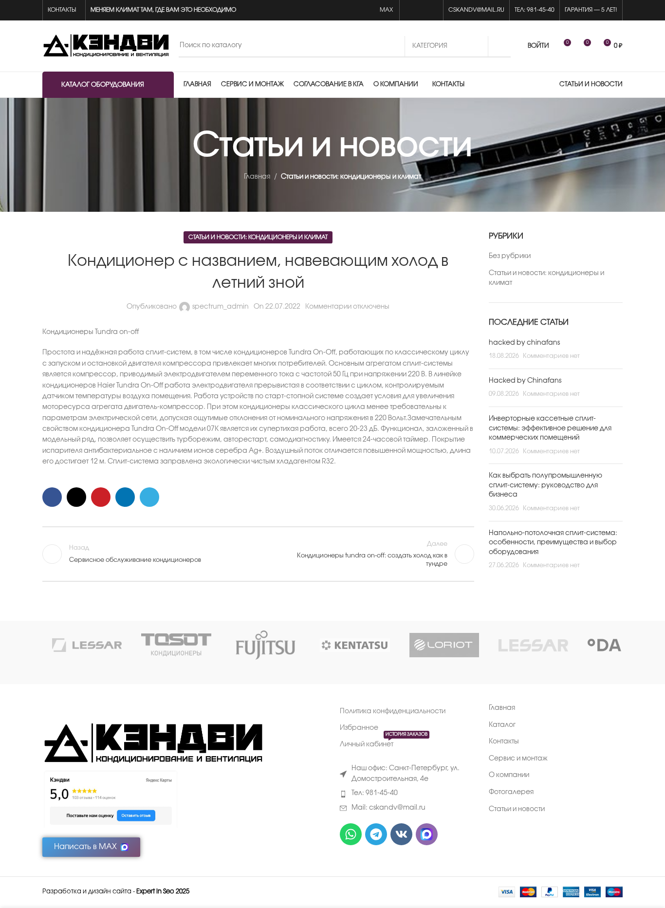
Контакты (504, 742)
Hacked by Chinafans (525, 381)
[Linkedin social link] (125, 497)
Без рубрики (510, 256)
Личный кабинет (383, 742)
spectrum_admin (220, 307)
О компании (509, 775)
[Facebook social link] (52, 497)
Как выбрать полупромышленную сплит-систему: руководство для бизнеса (545, 485)
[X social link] (76, 497)
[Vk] (401, 834)
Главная (257, 177)
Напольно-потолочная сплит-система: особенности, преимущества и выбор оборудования (553, 543)
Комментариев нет (551, 356)
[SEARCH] (499, 46)
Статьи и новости (517, 809)
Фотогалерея (511, 792)
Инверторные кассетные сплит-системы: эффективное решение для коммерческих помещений (550, 428)
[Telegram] (376, 834)
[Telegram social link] (432, 10)
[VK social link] (421, 10)
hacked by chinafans (524, 343)
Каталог (502, 725)
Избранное (359, 728)
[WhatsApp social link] (410, 10)
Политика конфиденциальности (392, 711)
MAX (387, 10)
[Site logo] (105, 46)
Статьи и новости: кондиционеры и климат (351, 177)
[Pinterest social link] (101, 497)
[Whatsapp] (351, 834)
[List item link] (407, 793)
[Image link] (152, 744)
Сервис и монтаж (518, 759)
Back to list (258, 554)
